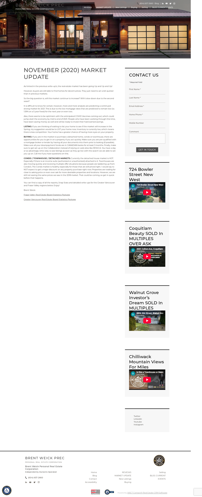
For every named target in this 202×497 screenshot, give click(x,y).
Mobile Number (136, 123)
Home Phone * (136, 114)
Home (94, 472)
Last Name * (135, 98)
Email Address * (136, 106)
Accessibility (91, 482)
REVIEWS (88, 7)
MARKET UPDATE (103, 7)
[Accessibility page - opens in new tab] (109, 493)
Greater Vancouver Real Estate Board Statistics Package (50, 199)
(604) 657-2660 (146, 3)
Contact (93, 479)
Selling (145, 7)
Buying (134, 7)
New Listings (121, 7)
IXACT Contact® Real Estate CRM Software (147, 493)
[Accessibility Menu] (7, 490)
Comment (134, 132)
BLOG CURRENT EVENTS (162, 7)
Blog (94, 476)
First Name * (135, 89)
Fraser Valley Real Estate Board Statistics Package (47, 195)
